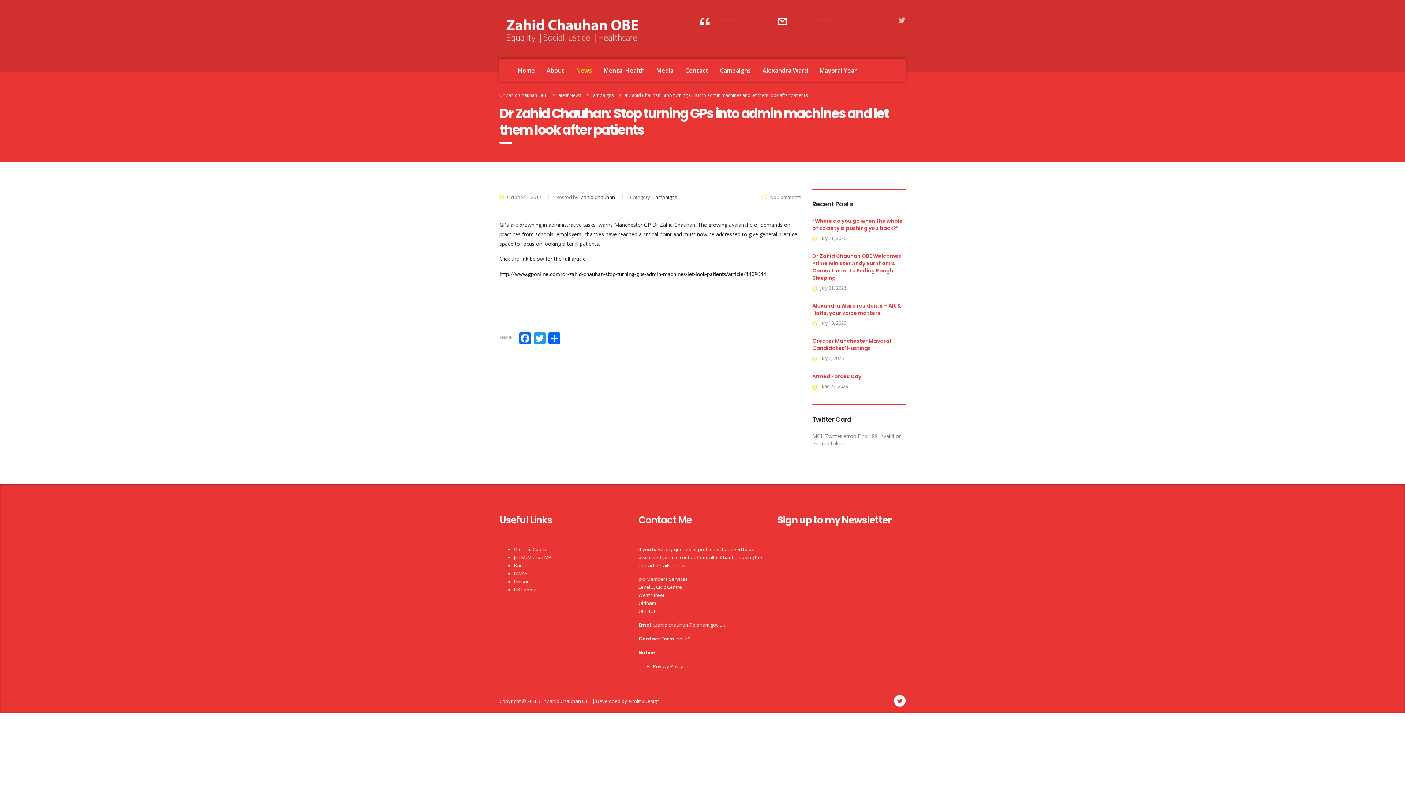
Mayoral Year (838, 71)
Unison (522, 581)
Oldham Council (531, 549)
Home (526, 71)
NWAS (521, 573)
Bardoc (522, 565)
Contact (696, 71)
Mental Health (624, 71)
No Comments (785, 197)
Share (505, 337)
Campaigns (735, 71)
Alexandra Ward (785, 71)
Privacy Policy (668, 666)
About (556, 71)
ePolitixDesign (644, 701)
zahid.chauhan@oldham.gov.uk (690, 624)
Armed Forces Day (836, 376)
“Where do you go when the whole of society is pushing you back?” (857, 224)
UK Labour (525, 589)
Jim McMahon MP (532, 557)
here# (683, 638)
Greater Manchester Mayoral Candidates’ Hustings (851, 344)
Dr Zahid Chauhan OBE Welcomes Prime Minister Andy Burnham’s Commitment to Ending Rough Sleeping (856, 267)
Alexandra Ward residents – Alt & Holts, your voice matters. (856, 309)
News (584, 71)
